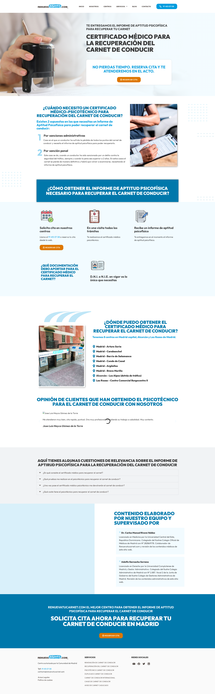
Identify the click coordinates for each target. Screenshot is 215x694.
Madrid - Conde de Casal (110, 361)
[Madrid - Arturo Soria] (93, 346)
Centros (107, 6)
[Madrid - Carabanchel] (93, 351)
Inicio (81, 6)
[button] (39, 421)
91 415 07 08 (54, 237)
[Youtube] (133, 663)
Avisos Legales (44, 677)
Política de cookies (45, 680)
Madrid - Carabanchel (109, 351)
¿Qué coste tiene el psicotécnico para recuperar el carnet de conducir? (76, 491)
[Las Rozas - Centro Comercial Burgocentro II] (93, 380)
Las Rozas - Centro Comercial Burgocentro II (122, 380)
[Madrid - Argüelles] (93, 365)
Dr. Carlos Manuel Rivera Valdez (138, 532)
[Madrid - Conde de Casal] (93, 361)
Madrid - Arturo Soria (108, 346)
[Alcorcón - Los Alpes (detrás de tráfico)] (93, 375)
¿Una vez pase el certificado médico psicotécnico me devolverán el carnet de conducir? (84, 485)
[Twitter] (143, 663)
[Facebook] (138, 663)
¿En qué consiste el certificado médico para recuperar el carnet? (73, 472)
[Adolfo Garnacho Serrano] (120, 561)
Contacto (146, 6)
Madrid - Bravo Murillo (109, 370)
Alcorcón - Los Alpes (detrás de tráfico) (118, 375)
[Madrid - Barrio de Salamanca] (93, 356)
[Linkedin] (148, 663)
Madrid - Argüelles (107, 365)
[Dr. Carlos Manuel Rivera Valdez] (120, 532)
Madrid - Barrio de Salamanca (113, 356)
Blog (134, 6)
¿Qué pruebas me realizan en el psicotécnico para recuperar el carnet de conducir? (81, 479)
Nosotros (94, 6)
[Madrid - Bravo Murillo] (93, 370)
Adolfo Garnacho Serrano (135, 561)
